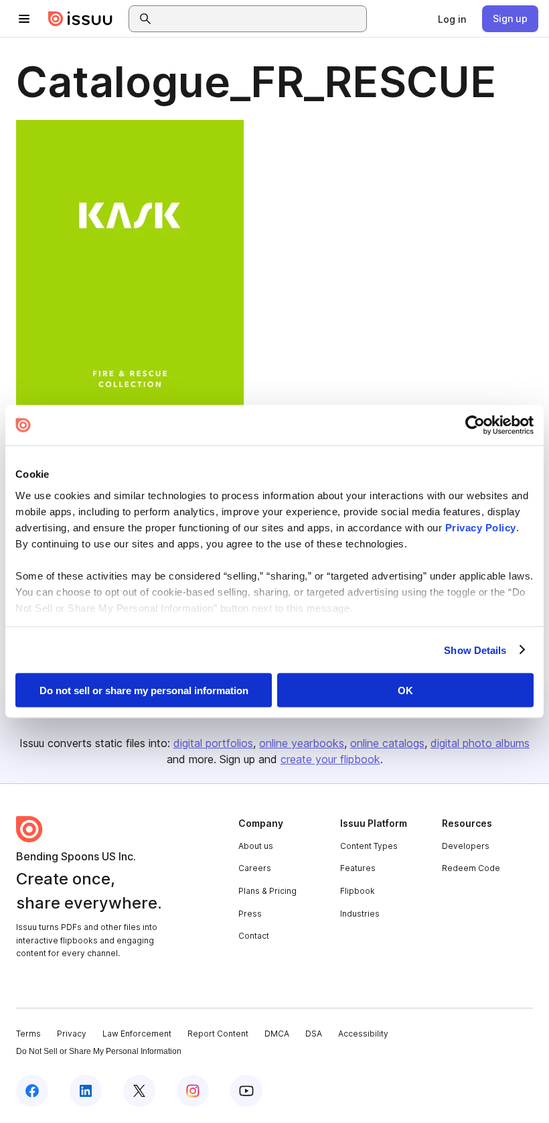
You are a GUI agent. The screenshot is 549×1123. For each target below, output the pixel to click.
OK (405, 690)
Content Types (369, 846)
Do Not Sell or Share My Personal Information (98, 1051)
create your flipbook (330, 759)
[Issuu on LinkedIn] (86, 1091)
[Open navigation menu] (24, 18)
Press (250, 914)
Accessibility (363, 1034)
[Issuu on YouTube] (246, 1091)
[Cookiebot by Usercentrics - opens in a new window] (475, 425)
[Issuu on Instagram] (193, 1091)
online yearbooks (301, 743)
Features (358, 868)
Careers (254, 868)
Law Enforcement (136, 1034)
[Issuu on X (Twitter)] (139, 1091)
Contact (253, 936)
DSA (313, 1034)
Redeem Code (471, 868)
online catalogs (387, 743)
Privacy (71, 1034)
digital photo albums (480, 743)
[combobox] (260, 18)
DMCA (276, 1034)
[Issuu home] (80, 18)
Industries (360, 914)
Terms (28, 1034)
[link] (452, 18)
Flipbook (357, 891)
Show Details (475, 649)
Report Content (217, 1034)
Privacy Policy (480, 527)
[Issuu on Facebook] (32, 1091)
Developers (465, 846)
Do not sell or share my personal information (144, 690)
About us (255, 846)
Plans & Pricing (267, 891)
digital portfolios (213, 743)
